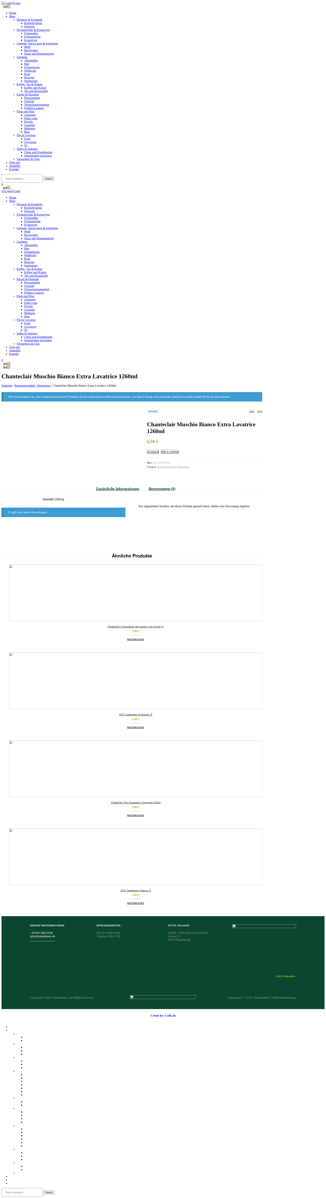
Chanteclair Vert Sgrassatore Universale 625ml (136, 802)
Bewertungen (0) (162, 488)
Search (49, 178)
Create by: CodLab (163, 1015)
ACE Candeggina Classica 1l (135, 890)
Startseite (7, 385)
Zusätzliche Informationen (117, 488)
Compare (152, 451)
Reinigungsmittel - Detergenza (33, 385)
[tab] (120, 488)
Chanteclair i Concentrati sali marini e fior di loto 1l (136, 626)
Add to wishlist (169, 451)
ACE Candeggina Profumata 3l (135, 714)
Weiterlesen (135, 639)
